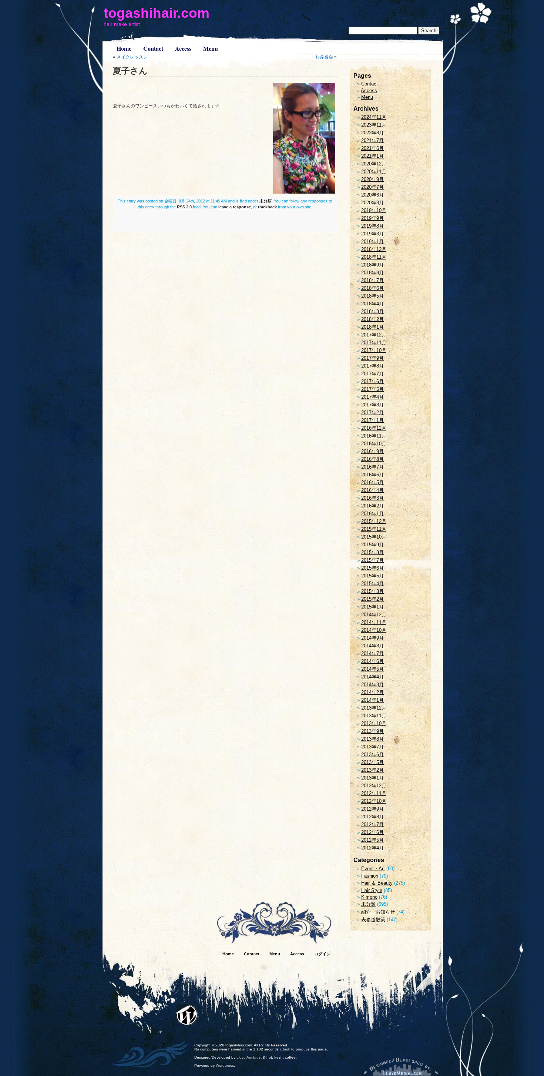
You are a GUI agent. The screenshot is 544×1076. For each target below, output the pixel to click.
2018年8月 (372, 272)
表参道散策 (373, 919)
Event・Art (373, 868)
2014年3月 (372, 684)
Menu (210, 48)
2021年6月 (372, 148)
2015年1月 (372, 607)
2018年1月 (372, 327)
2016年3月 (372, 498)
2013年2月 (372, 770)
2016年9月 (372, 451)
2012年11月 (373, 793)
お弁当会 (324, 57)
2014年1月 (372, 700)
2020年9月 (372, 179)
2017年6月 (372, 381)
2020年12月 (373, 164)
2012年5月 (372, 840)
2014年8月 (372, 645)
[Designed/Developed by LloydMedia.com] (401, 1066)
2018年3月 (372, 311)
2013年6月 (372, 754)
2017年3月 (372, 405)
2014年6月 (372, 661)
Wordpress (225, 1065)
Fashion (369, 876)
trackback (267, 207)
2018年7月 (372, 280)
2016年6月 (372, 474)
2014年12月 (373, 614)
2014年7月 (372, 653)
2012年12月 (373, 785)
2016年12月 (373, 428)
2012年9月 (372, 809)
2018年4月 (372, 303)
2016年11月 (373, 436)
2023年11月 (373, 125)
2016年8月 (372, 459)
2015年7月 (372, 560)
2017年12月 (373, 335)
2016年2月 (372, 506)
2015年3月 (372, 591)
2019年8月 (372, 226)
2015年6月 (372, 568)
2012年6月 (372, 832)
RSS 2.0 (184, 207)
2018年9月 (372, 265)
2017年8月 (372, 366)
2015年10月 (373, 537)
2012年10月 (373, 801)
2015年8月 (372, 552)
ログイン (322, 954)
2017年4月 (372, 397)
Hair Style (371, 890)
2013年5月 (372, 762)
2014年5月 (372, 669)
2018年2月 (372, 319)
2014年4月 (372, 677)
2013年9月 (372, 731)
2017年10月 (373, 350)
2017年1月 (372, 420)
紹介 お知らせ (378, 912)
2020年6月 (372, 195)
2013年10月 (373, 723)
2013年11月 (373, 715)
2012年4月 (372, 848)
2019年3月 (372, 234)
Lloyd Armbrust (249, 1057)
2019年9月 (372, 218)
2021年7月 (372, 140)
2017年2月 (372, 412)
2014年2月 (372, 692)
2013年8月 (372, 739)
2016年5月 (372, 482)
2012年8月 (372, 816)
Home (124, 48)
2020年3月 (372, 202)
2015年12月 (373, 521)
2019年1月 (372, 241)
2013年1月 (372, 778)
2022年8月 (372, 132)
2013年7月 (372, 747)
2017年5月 (372, 389)
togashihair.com (156, 13)
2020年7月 (372, 187)
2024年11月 (373, 117)
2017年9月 (372, 358)
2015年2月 (372, 599)
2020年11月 (373, 171)
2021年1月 (372, 156)
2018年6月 (372, 288)
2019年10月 (373, 210)
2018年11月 (373, 257)
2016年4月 (372, 490)
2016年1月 (372, 513)
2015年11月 (373, 529)
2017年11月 (373, 342)
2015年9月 (372, 544)
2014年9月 (372, 638)
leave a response (234, 207)
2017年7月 (372, 373)
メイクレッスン (132, 57)
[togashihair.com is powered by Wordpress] (186, 1014)
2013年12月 (373, 708)
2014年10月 (373, 630)
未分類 (265, 201)
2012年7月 (372, 824)
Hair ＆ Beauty (377, 883)
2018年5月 (372, 296)
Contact (153, 48)
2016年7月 (372, 467)
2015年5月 (372, 576)
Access (183, 48)
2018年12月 (373, 249)
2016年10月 (373, 443)
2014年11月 (373, 622)
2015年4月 (372, 583)
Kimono (369, 897)
